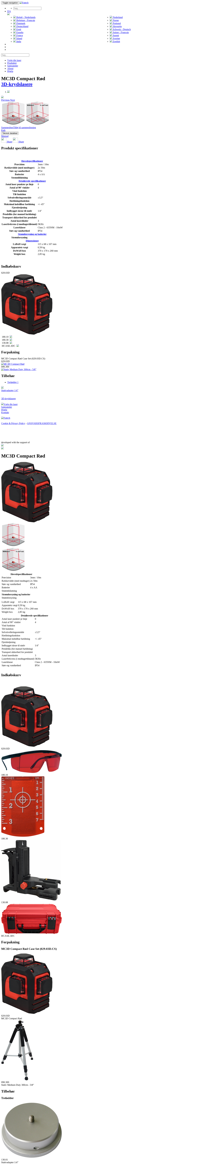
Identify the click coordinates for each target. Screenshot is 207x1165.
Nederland (117, 17)
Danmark (20, 23)
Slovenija (117, 26)
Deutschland (22, 26)
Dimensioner (32, 240)
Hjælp (10, 71)
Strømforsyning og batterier (32, 234)
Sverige (116, 38)
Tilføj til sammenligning (24, 127)
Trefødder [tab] (12, 382)
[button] (5, 100)
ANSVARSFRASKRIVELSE (42, 423)
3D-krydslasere (16, 84)
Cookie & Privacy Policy (13, 423)
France (19, 35)
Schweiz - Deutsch (121, 29)
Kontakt (5, 412)
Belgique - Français (25, 20)
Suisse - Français (120, 32)
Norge (115, 20)
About (10, 68)
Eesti (18, 29)
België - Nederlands (25, 17)
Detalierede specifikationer (32, 181)
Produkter (12, 63)
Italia (18, 41)
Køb (3, 130)
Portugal (116, 23)
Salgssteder (12, 65)
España (19, 32)
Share (9, 141)
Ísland (19, 38)
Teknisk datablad (9, 133)
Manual (4, 136)
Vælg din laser (14, 60)
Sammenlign (7, 127)
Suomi (115, 35)
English (116, 41)
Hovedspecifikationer (32, 161)
